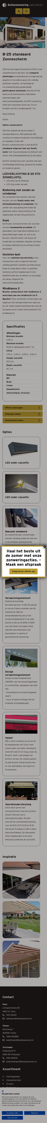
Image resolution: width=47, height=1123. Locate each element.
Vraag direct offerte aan (23, 571)
